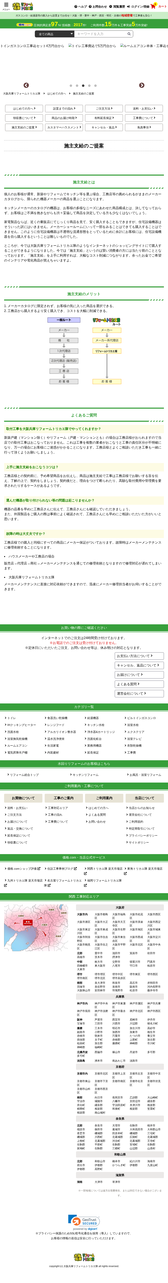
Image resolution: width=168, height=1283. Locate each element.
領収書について (23, 118)
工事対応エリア (58, 808)
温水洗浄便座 (56, 738)
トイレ (11, 718)
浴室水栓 (133, 725)
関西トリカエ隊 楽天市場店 (105, 868)
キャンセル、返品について (136, 665)
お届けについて (128, 674)
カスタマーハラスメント (63, 127)
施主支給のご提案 (23, 127)
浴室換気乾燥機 (17, 738)
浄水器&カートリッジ (101, 731)
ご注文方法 (103, 108)
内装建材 (53, 752)
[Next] (141, 85)
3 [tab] (84, 86)
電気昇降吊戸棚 (17, 752)
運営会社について (130, 693)
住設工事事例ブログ (60, 868)
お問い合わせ (97, 821)
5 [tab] (96, 86)
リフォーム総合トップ (24, 774)
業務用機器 (94, 745)
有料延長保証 (103, 118)
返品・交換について (20, 828)
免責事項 (143, 127)
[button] (84, 1222)
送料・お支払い (143, 108)
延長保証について (18, 835)
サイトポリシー (139, 842)
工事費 (131, 752)
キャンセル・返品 (103, 127)
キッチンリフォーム (86, 774)
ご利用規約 (136, 821)
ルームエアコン (17, 745)
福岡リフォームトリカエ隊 (104, 880)
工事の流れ (55, 814)
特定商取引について (142, 828)
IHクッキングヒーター (21, 725)
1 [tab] (72, 86)
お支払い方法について (133, 656)
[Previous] (26, 85)
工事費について (143, 118)
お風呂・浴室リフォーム (145, 774)
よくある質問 (127, 684)
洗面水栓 (13, 731)
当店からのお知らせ (142, 808)
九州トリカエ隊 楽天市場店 (25, 880)
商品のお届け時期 (63, 118)
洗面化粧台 (94, 738)
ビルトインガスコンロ (141, 718)
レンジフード (56, 725)
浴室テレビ (134, 738)
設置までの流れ (63, 108)
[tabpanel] (84, 60)
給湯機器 (93, 718)
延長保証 (93, 752)
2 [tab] (78, 86)
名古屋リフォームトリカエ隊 (63, 883)
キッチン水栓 (95, 725)
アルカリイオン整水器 (61, 731)
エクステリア (135, 731)
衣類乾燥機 (134, 745)
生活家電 (53, 745)
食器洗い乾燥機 (57, 718)
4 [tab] (90, 86)
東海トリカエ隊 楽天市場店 (144, 868)
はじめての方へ (23, 108)
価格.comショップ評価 (22, 868)
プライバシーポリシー (143, 835)
